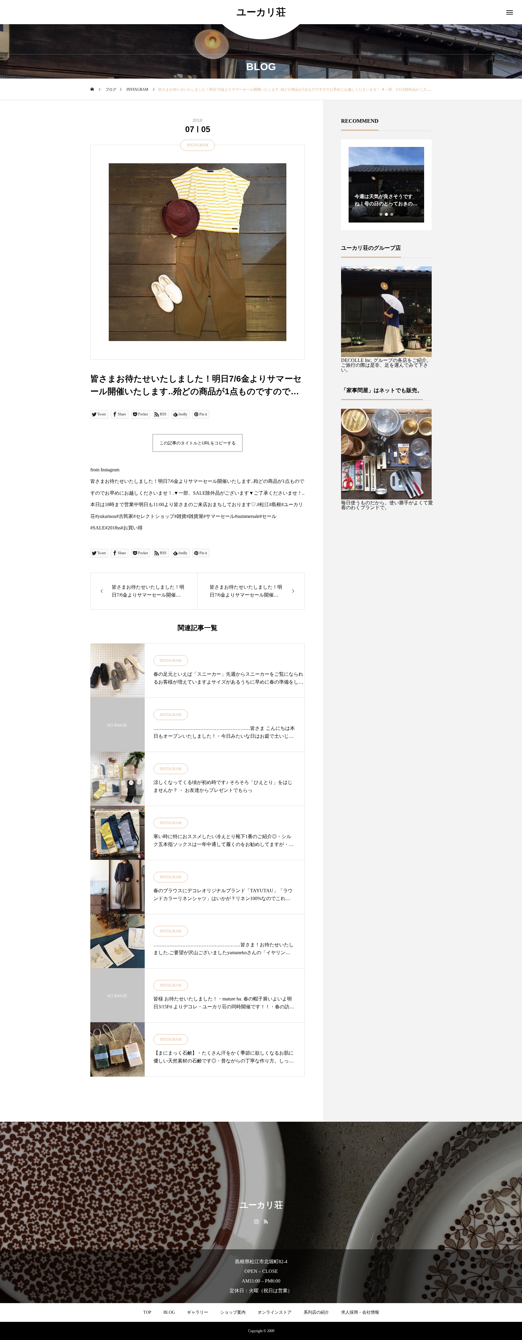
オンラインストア (275, 1312)
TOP (147, 1312)
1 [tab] (381, 214)
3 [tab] (392, 214)
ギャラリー (197, 1312)
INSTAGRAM (197, 145)
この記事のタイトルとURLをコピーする (198, 443)
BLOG (169, 1312)
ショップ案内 (233, 1312)
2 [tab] (386, 214)
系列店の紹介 (316, 1312)
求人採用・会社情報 (360, 1312)
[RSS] (265, 1221)
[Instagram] (256, 1221)
